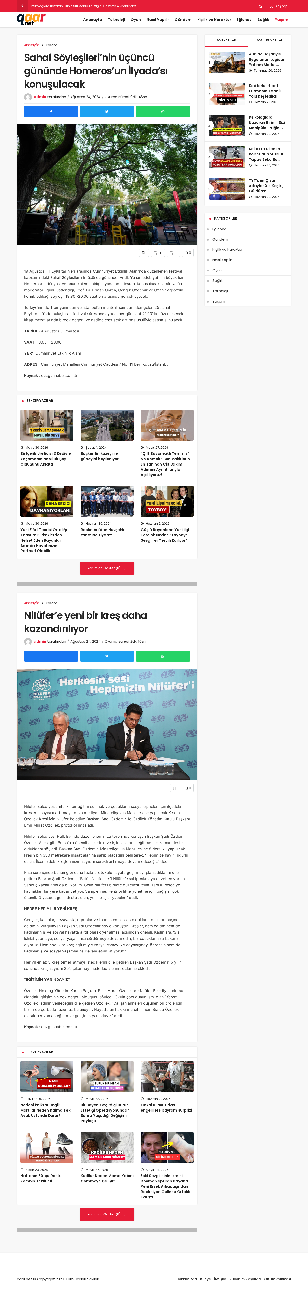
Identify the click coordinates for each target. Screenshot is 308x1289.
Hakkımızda (186, 1279)
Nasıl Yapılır (158, 19)
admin (40, 96)
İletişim (220, 1279)
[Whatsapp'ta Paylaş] (163, 111)
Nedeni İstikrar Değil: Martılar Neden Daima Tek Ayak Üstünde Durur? (45, 1110)
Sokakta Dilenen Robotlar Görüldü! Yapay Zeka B (66, 6)
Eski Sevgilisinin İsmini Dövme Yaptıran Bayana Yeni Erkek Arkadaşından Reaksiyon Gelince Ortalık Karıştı (165, 1186)
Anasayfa (92, 19)
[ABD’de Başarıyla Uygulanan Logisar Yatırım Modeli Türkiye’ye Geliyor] (227, 62)
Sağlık (263, 19)
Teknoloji (116, 19)
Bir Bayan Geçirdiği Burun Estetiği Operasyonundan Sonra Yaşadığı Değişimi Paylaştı (105, 1112)
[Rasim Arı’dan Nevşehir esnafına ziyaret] (107, 501)
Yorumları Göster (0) (105, 568)
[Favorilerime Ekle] (144, 253)
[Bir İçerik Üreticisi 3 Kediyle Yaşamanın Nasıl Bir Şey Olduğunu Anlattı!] (46, 425)
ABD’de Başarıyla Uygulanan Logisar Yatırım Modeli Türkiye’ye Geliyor (266, 62)
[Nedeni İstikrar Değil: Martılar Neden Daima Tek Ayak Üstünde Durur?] (46, 1076)
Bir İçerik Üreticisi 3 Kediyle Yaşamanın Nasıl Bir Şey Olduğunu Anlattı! (45, 459)
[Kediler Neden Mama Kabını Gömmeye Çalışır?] (107, 1147)
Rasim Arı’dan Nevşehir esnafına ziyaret (103, 532)
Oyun (136, 19)
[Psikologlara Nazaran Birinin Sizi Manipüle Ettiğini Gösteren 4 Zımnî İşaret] (227, 125)
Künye (205, 1279)
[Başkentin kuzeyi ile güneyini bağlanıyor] (107, 425)
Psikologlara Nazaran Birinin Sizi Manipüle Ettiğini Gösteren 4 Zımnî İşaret (267, 128)
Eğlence (244, 19)
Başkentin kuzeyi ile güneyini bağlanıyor (100, 456)
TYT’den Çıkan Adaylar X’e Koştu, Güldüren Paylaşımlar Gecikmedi (266, 191)
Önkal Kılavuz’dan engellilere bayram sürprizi (166, 1107)
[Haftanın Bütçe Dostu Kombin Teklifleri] (46, 1147)
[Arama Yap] (260, 6)
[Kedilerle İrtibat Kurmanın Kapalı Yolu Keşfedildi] (227, 94)
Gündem (183, 19)
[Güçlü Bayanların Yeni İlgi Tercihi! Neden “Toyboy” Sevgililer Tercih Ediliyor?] (167, 501)
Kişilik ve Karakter (214, 19)
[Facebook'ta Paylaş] (51, 111)
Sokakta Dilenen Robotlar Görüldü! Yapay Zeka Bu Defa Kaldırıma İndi (267, 156)
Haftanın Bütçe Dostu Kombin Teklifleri (41, 1178)
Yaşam (281, 19)
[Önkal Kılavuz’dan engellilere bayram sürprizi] (167, 1076)
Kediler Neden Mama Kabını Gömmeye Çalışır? (107, 1178)
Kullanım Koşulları (245, 1279)
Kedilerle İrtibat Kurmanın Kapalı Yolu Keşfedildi (265, 91)
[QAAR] (31, 19)
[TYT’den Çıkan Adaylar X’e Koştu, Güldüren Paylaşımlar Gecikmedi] (227, 189)
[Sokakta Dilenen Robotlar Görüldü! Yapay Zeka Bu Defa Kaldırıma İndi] (227, 157)
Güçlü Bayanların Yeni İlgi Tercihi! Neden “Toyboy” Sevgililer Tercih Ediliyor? (165, 535)
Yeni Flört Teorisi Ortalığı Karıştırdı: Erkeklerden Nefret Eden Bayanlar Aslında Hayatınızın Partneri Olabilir (43, 540)
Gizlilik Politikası (277, 1279)
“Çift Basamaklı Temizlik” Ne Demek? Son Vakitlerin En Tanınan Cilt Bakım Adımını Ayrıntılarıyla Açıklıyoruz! (165, 464)
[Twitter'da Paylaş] (107, 111)
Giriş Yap (280, 6)
